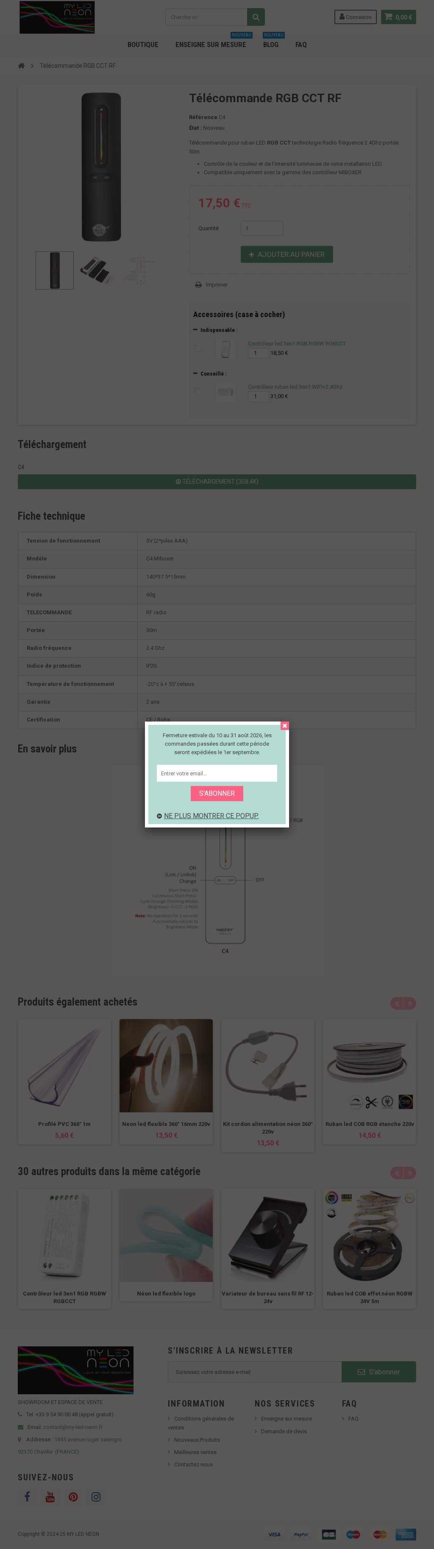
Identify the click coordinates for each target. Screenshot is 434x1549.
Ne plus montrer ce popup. (211, 816)
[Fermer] (285, 726)
